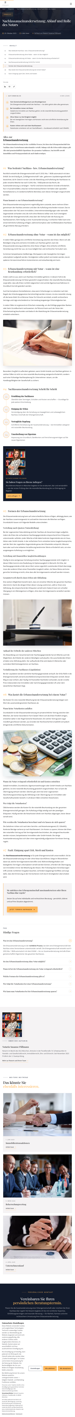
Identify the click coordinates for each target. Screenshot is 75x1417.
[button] (71, 4)
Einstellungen (35, 1368)
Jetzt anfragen (13, 496)
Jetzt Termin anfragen (21, 909)
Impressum (19, 1414)
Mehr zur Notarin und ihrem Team (14, 1061)
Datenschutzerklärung (8, 1414)
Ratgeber (11, 9)
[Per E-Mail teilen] (9, 86)
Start (3, 9)
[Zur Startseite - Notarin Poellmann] (5, 4)
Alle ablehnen (50, 1368)
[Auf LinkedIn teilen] (5, 86)
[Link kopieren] (14, 86)
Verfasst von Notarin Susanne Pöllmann (47, 33)
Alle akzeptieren (65, 1368)
